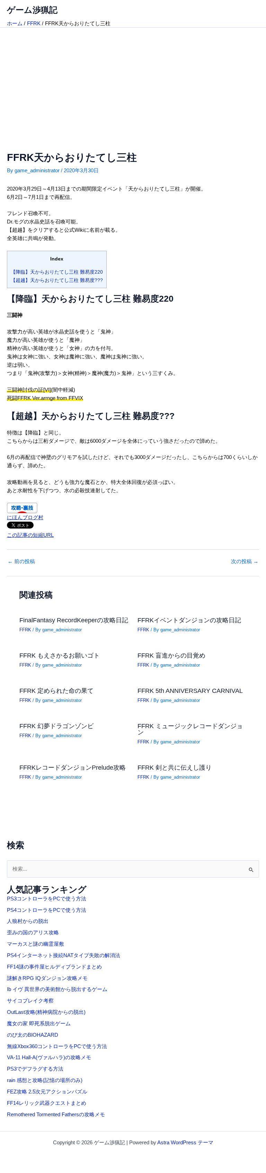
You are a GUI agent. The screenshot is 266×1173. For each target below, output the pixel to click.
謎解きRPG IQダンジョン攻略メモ (47, 978)
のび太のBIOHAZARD (32, 1035)
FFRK (25, 629)
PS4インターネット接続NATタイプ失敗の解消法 (63, 955)
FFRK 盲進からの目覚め (171, 655)
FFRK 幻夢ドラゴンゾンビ (56, 726)
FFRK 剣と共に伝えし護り (175, 767)
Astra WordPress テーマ (185, 1142)
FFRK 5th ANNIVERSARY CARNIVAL (190, 690)
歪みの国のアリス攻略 (33, 932)
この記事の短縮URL (30, 535)
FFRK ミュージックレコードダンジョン (190, 729)
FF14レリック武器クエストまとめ (46, 1103)
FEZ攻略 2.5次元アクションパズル (47, 1091)
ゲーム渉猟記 (32, 10)
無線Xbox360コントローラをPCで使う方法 (57, 1046)
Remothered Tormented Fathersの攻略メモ (56, 1114)
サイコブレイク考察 (30, 1001)
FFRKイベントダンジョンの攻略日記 (189, 620)
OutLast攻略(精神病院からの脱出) (46, 1012)
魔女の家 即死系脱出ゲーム (39, 1023)
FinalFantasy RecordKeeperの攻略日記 (73, 620)
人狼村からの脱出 (27, 921)
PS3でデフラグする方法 (35, 1069)
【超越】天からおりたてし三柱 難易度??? (57, 280)
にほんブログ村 (25, 517)
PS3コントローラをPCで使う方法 (46, 898)
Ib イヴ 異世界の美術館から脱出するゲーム (57, 989)
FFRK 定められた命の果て (56, 690)
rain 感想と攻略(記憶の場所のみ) (44, 1080)
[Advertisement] (133, 79)
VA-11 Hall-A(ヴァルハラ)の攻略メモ (49, 1057)
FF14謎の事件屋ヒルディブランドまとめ (54, 967)
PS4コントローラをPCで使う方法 (46, 910)
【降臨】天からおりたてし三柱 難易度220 (57, 272)
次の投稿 (244, 561)
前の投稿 (21, 561)
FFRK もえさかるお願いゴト (59, 655)
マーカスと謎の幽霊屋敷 (35, 944)
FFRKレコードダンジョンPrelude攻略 (72, 767)
